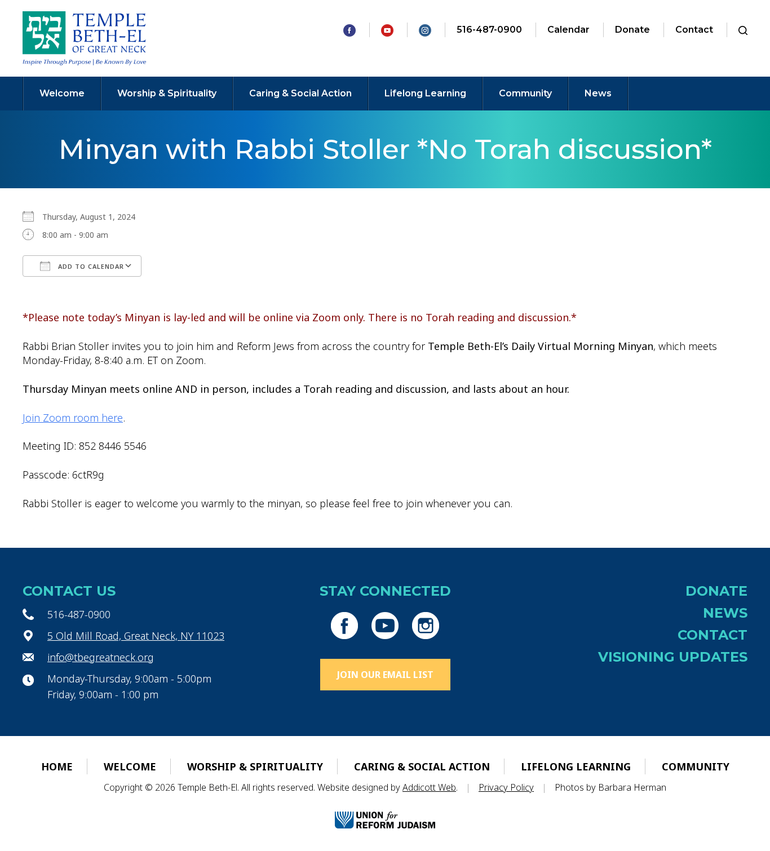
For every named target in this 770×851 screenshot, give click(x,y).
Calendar (568, 29)
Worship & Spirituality (166, 93)
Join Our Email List (385, 674)
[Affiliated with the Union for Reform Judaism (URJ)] (385, 810)
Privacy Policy (506, 787)
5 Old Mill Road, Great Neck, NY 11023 (135, 635)
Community (525, 93)
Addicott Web (429, 787)
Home (57, 766)
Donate (632, 29)
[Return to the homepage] (84, 38)
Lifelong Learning (425, 93)
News (598, 93)
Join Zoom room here (73, 417)
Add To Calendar (90, 266)
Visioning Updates (672, 657)
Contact (694, 29)
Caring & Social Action (300, 93)
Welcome (62, 93)
